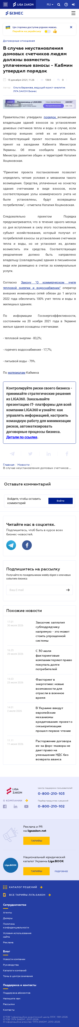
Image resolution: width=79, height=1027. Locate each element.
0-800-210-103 (51, 794)
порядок (51, 117)
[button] (5, 4)
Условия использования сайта (17, 935)
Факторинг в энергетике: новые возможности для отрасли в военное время (50, 688)
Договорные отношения (19, 41)
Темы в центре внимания (18, 976)
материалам (16, 372)
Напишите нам (11, 998)
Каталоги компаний (14, 970)
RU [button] (49, 4)
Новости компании (14, 959)
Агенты (7, 912)
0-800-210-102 (51, 806)
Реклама (8, 942)
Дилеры (8, 918)
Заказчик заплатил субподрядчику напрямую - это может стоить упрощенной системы (52, 631)
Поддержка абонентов (16, 992)
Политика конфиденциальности (16, 925)
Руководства (11, 964)
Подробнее (61, 871)
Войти (60, 500)
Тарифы (36, 840)
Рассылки (9, 1004)
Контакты (9, 1009)
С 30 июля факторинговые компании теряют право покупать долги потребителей (54, 660)
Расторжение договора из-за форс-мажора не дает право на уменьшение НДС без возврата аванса (53, 750)
